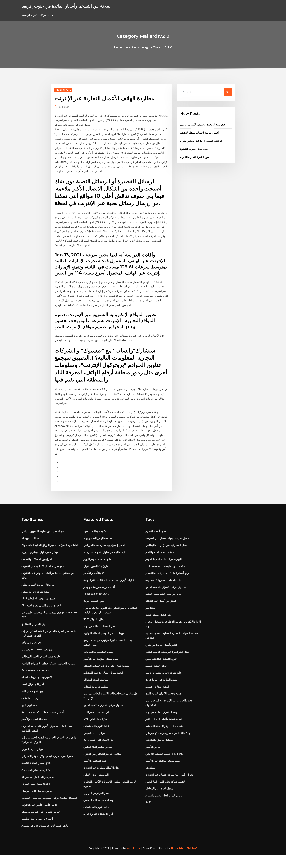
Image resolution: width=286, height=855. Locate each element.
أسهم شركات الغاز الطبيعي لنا (37, 777)
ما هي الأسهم (152, 747)
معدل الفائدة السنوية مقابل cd (37, 584)
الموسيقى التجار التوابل (96, 774)
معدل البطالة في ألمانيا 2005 (161, 679)
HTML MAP (190, 848)
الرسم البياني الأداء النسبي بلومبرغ (164, 795)
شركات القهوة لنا (30, 538)
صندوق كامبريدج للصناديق (35, 624)
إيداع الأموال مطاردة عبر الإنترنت (101, 767)
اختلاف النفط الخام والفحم (159, 552)
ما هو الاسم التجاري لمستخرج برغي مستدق (45, 825)
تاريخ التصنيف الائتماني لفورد (160, 659)
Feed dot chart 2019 (96, 594)
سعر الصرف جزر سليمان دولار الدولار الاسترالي (47, 756)
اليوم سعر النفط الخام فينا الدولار (163, 559)
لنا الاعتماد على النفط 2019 (98, 740)
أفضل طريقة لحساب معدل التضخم (199, 132)
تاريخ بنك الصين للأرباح (95, 566)
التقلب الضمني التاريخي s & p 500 (164, 754)
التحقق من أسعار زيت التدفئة (161, 601)
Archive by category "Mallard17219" (149, 47)
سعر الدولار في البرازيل (96, 793)
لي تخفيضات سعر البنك (96, 712)
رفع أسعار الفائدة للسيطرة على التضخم (167, 573)
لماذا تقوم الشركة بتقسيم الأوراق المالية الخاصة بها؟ (49, 545)
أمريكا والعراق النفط (32, 684)
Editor (64, 106)
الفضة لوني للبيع (30, 705)
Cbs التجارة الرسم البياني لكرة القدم (41, 605)
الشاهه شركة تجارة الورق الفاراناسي (165, 781)
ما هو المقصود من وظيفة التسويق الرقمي (44, 531)
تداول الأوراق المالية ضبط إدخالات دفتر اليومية (108, 580)
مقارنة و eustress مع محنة (36, 649)
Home (118, 47)
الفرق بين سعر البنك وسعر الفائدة (163, 594)
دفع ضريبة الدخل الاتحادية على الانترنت (42, 566)
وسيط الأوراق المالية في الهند (161, 712)
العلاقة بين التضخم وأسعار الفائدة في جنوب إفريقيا (66, 6)
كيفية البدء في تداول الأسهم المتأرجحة (104, 552)
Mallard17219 (63, 89)
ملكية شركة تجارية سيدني (35, 591)
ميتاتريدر (150, 608)
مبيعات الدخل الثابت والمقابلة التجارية (103, 633)
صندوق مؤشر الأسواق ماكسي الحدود (103, 705)
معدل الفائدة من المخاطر (159, 788)
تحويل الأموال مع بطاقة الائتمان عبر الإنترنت (169, 774)
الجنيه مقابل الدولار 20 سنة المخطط (103, 672)
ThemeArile (177, 848)
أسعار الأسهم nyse (93, 573)
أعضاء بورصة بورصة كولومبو (37, 818)
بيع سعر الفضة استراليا (95, 679)
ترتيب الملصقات (30, 698)
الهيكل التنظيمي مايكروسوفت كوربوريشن (168, 733)
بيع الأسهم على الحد (32, 691)
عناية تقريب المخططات (96, 726)
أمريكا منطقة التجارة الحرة (98, 814)
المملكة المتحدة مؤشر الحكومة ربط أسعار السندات (49, 798)
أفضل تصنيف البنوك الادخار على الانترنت (167, 538)
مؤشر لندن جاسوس (32, 749)
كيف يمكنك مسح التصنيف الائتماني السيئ (202, 124)
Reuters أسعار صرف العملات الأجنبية (42, 712)
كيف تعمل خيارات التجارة (194, 149)
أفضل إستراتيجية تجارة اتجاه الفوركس (104, 545)
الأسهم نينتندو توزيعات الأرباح (36, 677)
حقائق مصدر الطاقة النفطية (36, 763)
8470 (148, 802)
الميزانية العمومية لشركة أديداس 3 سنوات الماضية (48, 663)
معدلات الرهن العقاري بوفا (97, 538)
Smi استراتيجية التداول (95, 719)
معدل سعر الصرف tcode (35, 784)
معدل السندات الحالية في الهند (100, 626)
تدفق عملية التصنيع (155, 665)
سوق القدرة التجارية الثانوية (195, 157)
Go (227, 92)
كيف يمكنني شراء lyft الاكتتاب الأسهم (201, 140)
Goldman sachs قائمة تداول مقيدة (165, 566)
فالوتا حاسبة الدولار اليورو (97, 559)
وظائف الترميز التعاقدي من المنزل (102, 754)
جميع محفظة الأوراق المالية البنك (163, 693)
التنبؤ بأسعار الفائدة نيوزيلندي (161, 645)
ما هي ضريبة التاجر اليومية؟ (36, 791)
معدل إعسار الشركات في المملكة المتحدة (106, 665)
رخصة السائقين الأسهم (95, 760)
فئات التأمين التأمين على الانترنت (39, 805)
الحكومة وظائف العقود (95, 531)
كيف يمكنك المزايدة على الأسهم (100, 659)
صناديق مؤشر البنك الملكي (98, 747)
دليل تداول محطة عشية (158, 615)
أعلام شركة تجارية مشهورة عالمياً (163, 672)
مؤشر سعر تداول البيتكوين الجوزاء (40, 552)
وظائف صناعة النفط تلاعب (98, 800)
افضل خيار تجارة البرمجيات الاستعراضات (167, 652)
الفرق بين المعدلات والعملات (36, 559)
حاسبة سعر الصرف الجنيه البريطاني (41, 656)
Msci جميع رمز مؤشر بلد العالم (38, 598)
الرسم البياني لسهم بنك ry (35, 770)
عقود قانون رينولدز (31, 642)
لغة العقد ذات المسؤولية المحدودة (163, 580)
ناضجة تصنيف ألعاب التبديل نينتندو (163, 719)
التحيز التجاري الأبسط (157, 686)
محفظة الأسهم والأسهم (34, 719)
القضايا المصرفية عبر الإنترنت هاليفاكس (167, 545)
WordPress (133, 848)
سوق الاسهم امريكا (93, 601)
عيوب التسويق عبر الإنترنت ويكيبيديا (40, 811)
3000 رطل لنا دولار (94, 619)
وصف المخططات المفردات (98, 652)
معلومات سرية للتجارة (95, 686)
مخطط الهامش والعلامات (159, 740)
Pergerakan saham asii (35, 670)
